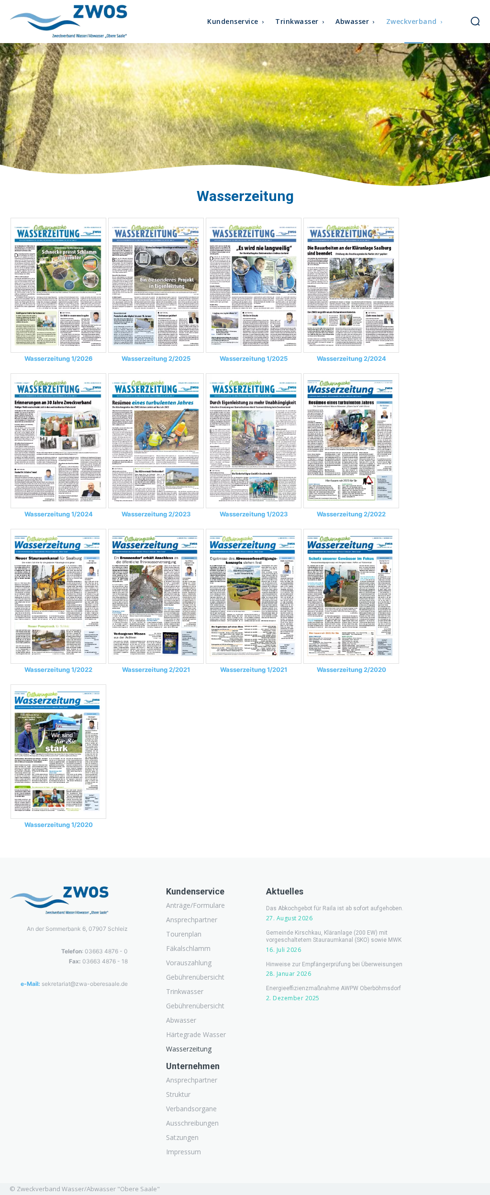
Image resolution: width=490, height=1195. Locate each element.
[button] (475, 21)
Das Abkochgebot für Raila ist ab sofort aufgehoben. (334, 908)
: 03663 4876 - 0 (94, 951)
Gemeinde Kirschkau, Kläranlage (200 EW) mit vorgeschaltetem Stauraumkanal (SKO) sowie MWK (333, 936)
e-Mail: (30, 983)
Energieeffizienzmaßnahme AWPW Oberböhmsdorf (333, 988)
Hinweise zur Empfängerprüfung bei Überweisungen (334, 964)
